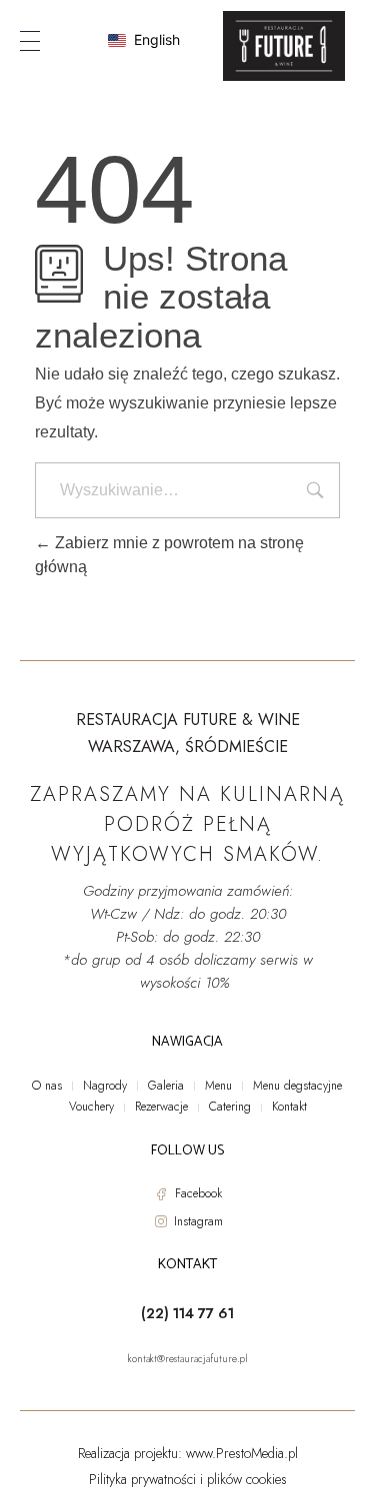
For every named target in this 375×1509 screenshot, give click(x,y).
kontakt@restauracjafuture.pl (188, 1358)
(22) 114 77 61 (187, 1313)
